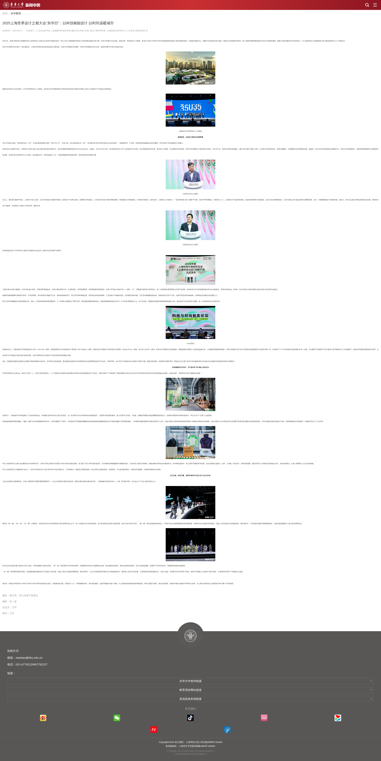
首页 (5, 13)
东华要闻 (16, 13)
